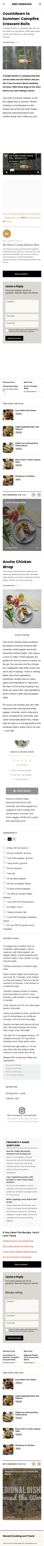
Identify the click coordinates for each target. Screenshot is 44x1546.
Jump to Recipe (22, 635)
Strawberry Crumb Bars (25, 476)
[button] (4, 4)
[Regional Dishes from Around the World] (31, 1357)
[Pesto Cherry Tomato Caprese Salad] (8, 464)
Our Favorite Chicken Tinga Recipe (17, 1257)
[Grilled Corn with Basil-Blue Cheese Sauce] (8, 447)
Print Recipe (23, 791)
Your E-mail (11, 323)
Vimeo (9, 221)
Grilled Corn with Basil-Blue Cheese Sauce (26, 444)
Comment (10, 301)
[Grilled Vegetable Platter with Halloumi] (8, 431)
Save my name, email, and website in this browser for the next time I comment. (23, 330)
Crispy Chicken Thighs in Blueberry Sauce (20, 1252)
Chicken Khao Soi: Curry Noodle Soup (18, 1241)
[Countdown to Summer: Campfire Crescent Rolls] (12, 1357)
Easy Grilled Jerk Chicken (25, 410)
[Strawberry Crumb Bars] (8, 480)
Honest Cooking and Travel (18, 1535)
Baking (18, 479)
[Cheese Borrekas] (12, 388)
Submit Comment (14, 338)
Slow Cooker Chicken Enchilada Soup (18, 1246)
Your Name (10, 316)
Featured (18, 414)
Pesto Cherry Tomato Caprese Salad (27, 461)
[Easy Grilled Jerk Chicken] (8, 414)
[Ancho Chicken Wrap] (31, 388)
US (9, 839)
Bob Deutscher (33, 217)
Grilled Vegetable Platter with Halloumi (27, 428)
